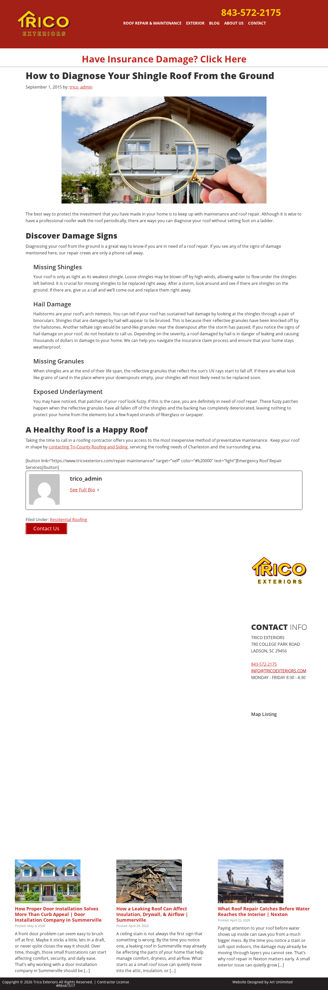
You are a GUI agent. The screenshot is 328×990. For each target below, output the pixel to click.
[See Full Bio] (98, 489)
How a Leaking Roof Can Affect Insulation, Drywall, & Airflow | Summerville (152, 914)
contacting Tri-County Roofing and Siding (88, 447)
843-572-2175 (251, 12)
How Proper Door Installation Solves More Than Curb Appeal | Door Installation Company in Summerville (58, 914)
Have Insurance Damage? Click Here (164, 59)
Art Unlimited (281, 982)
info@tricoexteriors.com (278, 671)
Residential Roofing (68, 519)
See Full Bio (82, 490)
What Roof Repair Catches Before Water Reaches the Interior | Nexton (264, 911)
